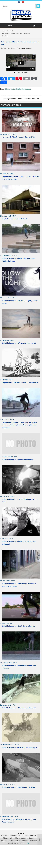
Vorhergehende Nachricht (13, 99)
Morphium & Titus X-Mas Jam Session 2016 (18, 137)
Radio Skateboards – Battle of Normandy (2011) (20, 747)
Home (3, 31)
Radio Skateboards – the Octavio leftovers (18, 626)
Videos (9, 31)
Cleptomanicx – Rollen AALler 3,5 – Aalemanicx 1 (21, 382)
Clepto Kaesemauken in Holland (14, 219)
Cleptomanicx (10, 89)
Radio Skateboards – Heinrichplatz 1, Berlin (18, 787)
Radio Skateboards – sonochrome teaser (17, 459)
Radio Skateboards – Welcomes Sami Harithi (19, 343)
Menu (10, 25)
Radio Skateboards (23, 89)
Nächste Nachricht (32, 99)
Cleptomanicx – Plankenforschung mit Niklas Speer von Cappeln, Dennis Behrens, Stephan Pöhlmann (19, 424)
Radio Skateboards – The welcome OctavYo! (19, 708)
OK (28, 843)
